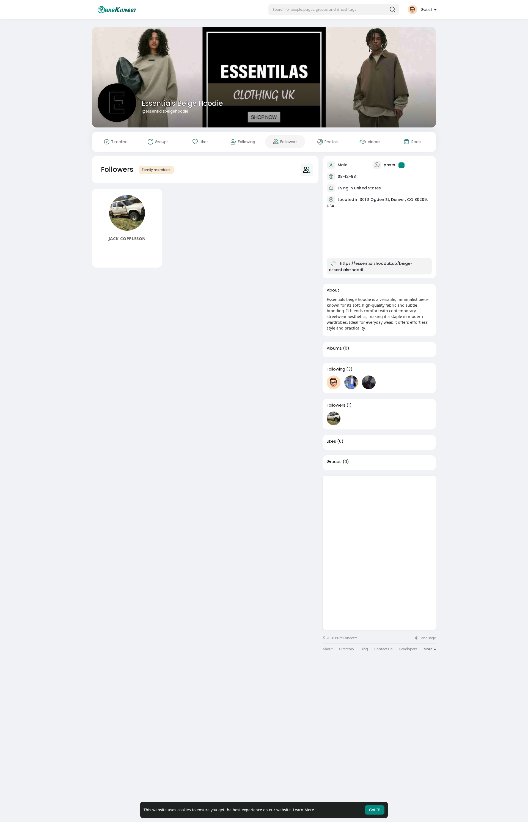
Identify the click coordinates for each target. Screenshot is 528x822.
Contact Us (383, 649)
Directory (346, 649)
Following (336, 369)
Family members (156, 169)
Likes (331, 441)
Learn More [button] (303, 809)
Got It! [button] (374, 809)
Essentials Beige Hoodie (182, 103)
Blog (364, 649)
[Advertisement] (379, 514)
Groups (334, 461)
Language (427, 638)
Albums (334, 348)
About (328, 649)
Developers (408, 649)
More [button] (428, 648)
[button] (333, 9)
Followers (336, 405)
